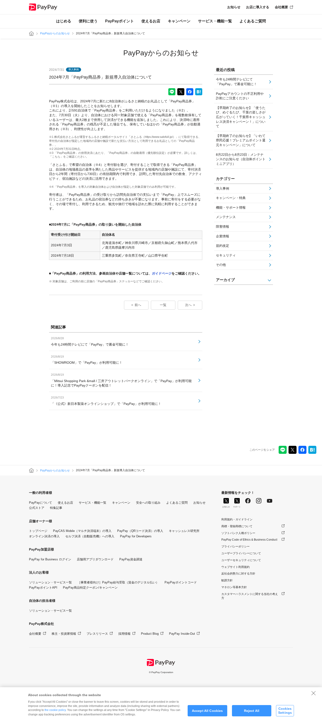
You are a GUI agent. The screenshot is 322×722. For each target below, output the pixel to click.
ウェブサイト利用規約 (235, 567)
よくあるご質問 (252, 21)
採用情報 (124, 633)
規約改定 (222, 245)
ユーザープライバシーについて (241, 553)
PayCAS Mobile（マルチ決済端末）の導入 (82, 531)
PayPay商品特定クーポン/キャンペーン (90, 587)
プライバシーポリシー (235, 546)
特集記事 (56, 508)
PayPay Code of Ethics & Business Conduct (249, 539)
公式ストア (36, 508)
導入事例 (222, 188)
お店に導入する (257, 7)
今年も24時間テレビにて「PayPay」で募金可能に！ (236, 81)
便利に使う (88, 21)
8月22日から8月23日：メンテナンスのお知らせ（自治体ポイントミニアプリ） (240, 159)
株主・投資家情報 (64, 633)
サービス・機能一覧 (215, 21)
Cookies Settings (285, 710)
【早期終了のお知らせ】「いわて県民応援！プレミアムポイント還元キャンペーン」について (240, 140)
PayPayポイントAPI (43, 587)
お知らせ (233, 7)
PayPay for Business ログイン (50, 559)
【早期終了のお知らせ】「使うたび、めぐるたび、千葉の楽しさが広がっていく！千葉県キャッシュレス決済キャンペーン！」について (240, 117)
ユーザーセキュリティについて (241, 560)
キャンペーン (179, 21)
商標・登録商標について (236, 526)
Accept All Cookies (207, 711)
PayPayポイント (119, 21)
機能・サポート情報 (231, 207)
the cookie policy (55, 710)
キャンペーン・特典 (231, 198)
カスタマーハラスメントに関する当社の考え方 (249, 596)
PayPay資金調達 (130, 559)
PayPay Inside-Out (182, 633)
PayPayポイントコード (181, 582)
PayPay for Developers (136, 536)
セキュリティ (226, 255)
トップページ (38, 531)
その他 (221, 265)
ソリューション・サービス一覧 (50, 582)
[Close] (313, 693)
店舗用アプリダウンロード (95, 559)
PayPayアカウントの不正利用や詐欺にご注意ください (240, 96)
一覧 (163, 305)
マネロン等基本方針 (234, 587)
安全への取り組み (148, 502)
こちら (56, 156)
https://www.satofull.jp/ (159, 137)
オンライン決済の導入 (44, 536)
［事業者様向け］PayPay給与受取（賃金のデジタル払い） (118, 582)
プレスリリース (97, 633)
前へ (138, 305)
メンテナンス (226, 217)
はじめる (63, 21)
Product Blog (150, 633)
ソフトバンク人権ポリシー (238, 533)
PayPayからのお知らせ (55, 33)
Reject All (251, 711)
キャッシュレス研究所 (184, 531)
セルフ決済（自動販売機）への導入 (89, 536)
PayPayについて (40, 502)
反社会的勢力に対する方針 (238, 573)
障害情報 (222, 226)
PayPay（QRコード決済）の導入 (140, 531)
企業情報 (222, 236)
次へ (188, 305)
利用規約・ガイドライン (236, 519)
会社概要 (281, 7)
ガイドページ (162, 273)
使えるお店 (150, 21)
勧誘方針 (227, 580)
